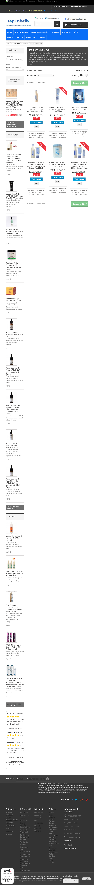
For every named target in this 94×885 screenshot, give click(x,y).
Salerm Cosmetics (15, 59)
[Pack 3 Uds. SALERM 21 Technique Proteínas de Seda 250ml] (11, 563)
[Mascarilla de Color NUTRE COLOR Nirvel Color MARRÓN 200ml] (11, 186)
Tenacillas (52, 829)
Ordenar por (31, 75)
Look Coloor (53, 835)
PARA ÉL (10, 38)
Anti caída (52, 837)
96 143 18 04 (20, 11)
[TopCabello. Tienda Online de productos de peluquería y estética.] (18, 22)
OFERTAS (11, 517)
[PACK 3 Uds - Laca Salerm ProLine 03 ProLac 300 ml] (11, 637)
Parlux (51, 860)
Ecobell (51, 862)
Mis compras (39, 813)
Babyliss (52, 856)
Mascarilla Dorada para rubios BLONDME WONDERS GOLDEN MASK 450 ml (14, 104)
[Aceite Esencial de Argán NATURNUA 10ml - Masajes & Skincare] (11, 360)
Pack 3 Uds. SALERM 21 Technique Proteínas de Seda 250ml (14, 574)
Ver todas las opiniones (16, 765)
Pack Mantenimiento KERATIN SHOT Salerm (79, 108)
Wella (51, 854)
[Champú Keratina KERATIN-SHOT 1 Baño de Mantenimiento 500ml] (36, 96)
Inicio (9, 32)
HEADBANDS (31, 38)
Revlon (51, 844)
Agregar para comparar (40, 136)
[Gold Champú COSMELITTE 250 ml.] (11, 597)
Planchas (52, 821)
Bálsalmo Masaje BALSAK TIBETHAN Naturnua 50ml (13, 301)
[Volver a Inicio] (8, 43)
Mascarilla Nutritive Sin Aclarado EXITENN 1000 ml (14, 538)
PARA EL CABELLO (21, 32)
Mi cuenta (39, 809)
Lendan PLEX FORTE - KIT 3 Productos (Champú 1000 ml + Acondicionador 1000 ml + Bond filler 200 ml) (15, 682)
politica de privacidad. (60, 783)
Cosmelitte (52, 839)
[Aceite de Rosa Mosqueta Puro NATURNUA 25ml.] (11, 435)
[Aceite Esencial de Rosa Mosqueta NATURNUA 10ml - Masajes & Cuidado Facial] (11, 471)
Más (30, 64)
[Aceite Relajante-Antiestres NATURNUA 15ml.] (11, 324)
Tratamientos (53, 852)
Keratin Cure (53, 827)
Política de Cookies (70, 881)
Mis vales (37, 831)
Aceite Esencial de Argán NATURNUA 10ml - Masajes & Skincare (13, 371)
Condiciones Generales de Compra (24, 837)
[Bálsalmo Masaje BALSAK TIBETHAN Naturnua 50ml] (11, 290)
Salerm (25, 44)
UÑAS (76, 32)
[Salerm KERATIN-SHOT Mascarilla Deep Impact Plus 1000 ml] (58, 151)
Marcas (42, 38)
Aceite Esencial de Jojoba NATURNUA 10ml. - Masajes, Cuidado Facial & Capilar (13, 410)
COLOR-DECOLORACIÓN (39, 32)
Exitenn (51, 823)
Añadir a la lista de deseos (32, 136)
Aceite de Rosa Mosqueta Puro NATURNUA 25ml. (13, 445)
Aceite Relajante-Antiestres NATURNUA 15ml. (14, 334)
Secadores (52, 825)
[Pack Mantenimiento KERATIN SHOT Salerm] (79, 96)
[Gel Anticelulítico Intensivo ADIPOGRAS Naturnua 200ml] (11, 221)
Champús (52, 850)
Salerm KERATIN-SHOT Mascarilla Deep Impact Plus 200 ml (57, 109)
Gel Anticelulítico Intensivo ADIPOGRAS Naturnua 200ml (14, 232)
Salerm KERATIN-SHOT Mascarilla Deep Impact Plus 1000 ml (57, 164)
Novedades (13, 135)
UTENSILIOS (66, 32)
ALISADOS (55, 32)
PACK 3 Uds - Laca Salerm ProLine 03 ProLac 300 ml (13, 647)
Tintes (51, 815)
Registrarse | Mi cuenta (79, 6)
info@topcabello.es (70, 848)
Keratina (52, 817)
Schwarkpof (53, 848)
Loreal (51, 831)
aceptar (86, 879)
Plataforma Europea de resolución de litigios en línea (25, 863)
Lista (87, 77)
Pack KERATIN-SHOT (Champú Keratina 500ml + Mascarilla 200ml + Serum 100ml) (79, 165)
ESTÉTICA (20, 38)
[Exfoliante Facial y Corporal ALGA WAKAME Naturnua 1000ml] (11, 255)
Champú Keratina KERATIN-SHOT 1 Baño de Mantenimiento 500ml (36, 109)
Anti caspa (52, 842)
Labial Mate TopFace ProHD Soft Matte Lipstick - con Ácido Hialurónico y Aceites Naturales (13, 158)
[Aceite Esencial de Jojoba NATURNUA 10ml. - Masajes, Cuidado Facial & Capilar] (11, 397)
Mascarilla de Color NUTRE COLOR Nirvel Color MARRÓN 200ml (14, 196)
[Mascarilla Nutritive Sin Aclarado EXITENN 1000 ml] (11, 528)
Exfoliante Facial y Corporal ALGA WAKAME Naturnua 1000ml (13, 266)
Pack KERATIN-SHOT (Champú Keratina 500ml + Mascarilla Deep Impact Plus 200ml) (36, 165)
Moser (51, 858)
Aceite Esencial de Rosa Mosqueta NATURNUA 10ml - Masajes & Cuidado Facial (13, 483)
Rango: (8, 67)
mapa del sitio (25, 870)
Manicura (52, 833)
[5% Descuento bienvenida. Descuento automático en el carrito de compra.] (47, 2)
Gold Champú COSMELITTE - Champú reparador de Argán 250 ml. (14, 608)
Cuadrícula (81, 77)
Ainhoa (51, 819)
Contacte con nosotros (61, 6)
